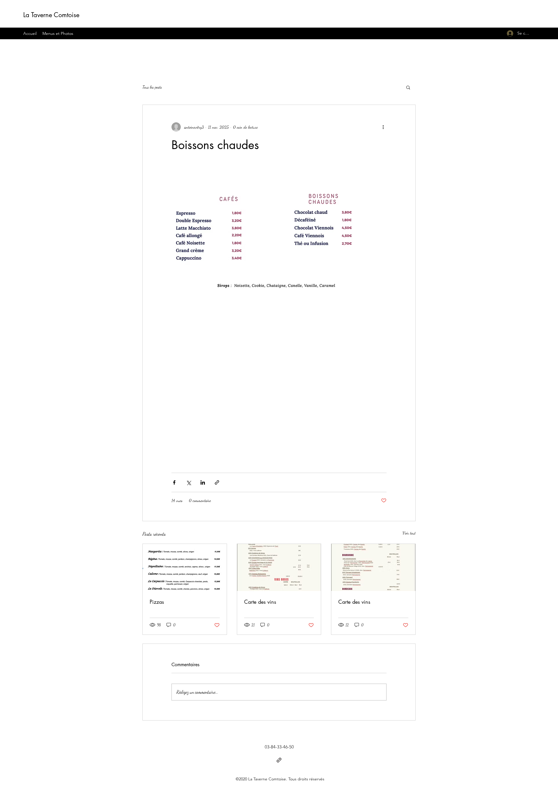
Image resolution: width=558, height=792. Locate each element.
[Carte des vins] (279, 567)
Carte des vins (260, 601)
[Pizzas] (185, 567)
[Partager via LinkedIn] (202, 482)
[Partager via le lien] (217, 482)
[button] (408, 87)
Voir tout (409, 533)
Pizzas (157, 601)
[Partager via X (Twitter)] (188, 482)
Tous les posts (152, 87)
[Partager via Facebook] (174, 482)
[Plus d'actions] (383, 126)
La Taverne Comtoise (51, 15)
